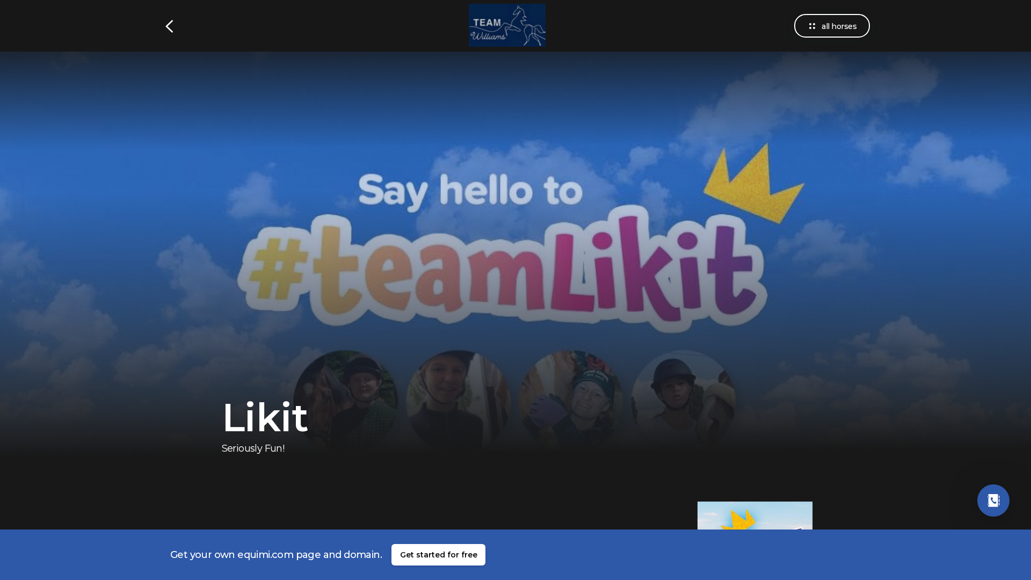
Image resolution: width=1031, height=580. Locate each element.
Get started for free (438, 555)
